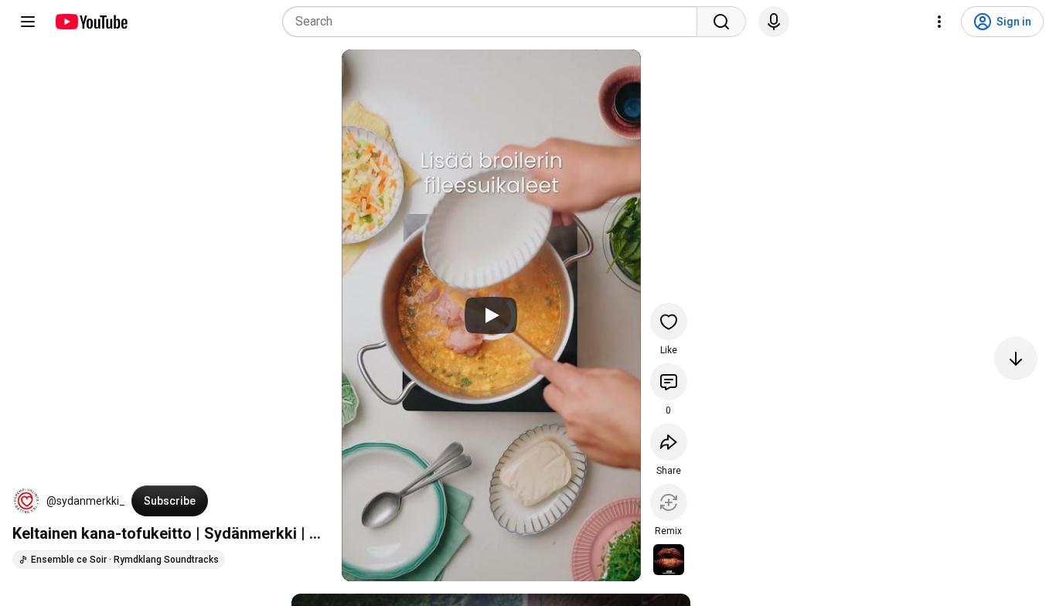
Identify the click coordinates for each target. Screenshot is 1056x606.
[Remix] (668, 502)
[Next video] (1015, 358)
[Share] (668, 442)
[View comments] (668, 381)
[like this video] (668, 321)
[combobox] (494, 21)
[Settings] (939, 21)
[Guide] (28, 21)
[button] (26, 501)
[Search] (721, 21)
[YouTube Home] (90, 21)
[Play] (491, 315)
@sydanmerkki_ (85, 501)
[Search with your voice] (773, 21)
